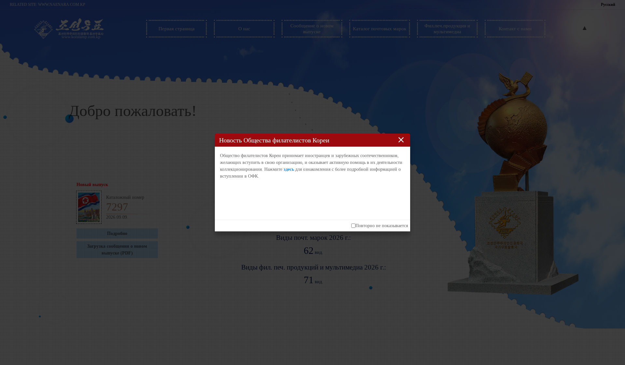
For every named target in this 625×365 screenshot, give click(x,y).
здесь (289, 169)
